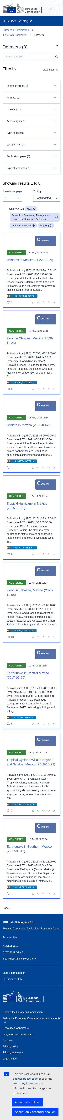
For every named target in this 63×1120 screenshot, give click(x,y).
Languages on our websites (18, 1034)
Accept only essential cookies (35, 1112)
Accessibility (10, 937)
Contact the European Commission (23, 1012)
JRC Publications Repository (19, 958)
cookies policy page (25, 1078)
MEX (29, 208)
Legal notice (10, 1058)
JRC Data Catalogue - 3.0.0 (19, 922)
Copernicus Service (22, 225)
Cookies (7, 1040)
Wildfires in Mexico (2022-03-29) (30, 260)
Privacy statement (13, 1052)
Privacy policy (11, 1046)
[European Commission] (25, 8)
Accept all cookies (27, 1102)
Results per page (12, 191)
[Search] (56, 56)
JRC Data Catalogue (14, 35)
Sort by (37, 191)
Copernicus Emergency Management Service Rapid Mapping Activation (31, 217)
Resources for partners (16, 1028)
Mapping (44, 225)
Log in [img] (50, 9)
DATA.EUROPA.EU (14, 952)
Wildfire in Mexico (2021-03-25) (29, 425)
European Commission (16, 30)
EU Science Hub (12, 979)
